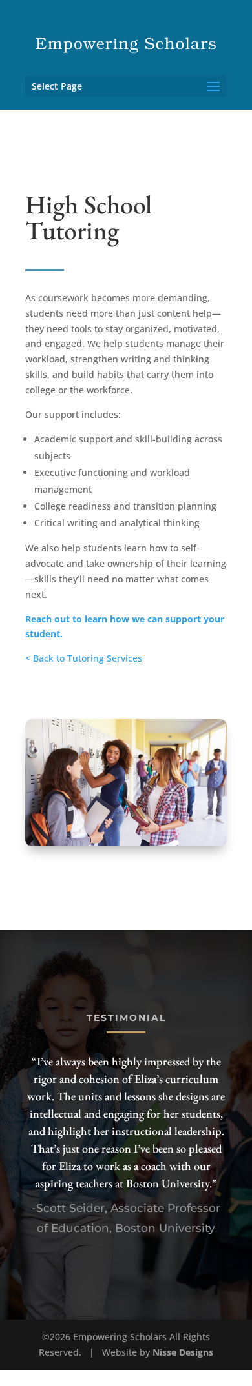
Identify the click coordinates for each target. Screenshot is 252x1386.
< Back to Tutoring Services (83, 658)
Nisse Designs (182, 1352)
